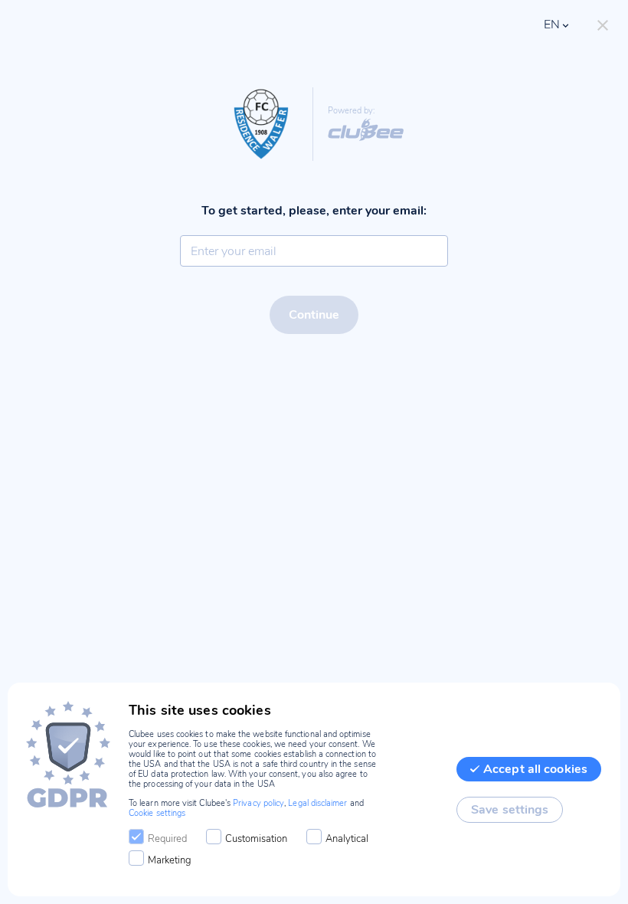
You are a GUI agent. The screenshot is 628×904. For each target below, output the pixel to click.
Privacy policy (258, 803)
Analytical (346, 839)
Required (167, 839)
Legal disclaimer (317, 803)
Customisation (256, 839)
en (552, 24)
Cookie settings (157, 813)
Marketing (169, 860)
